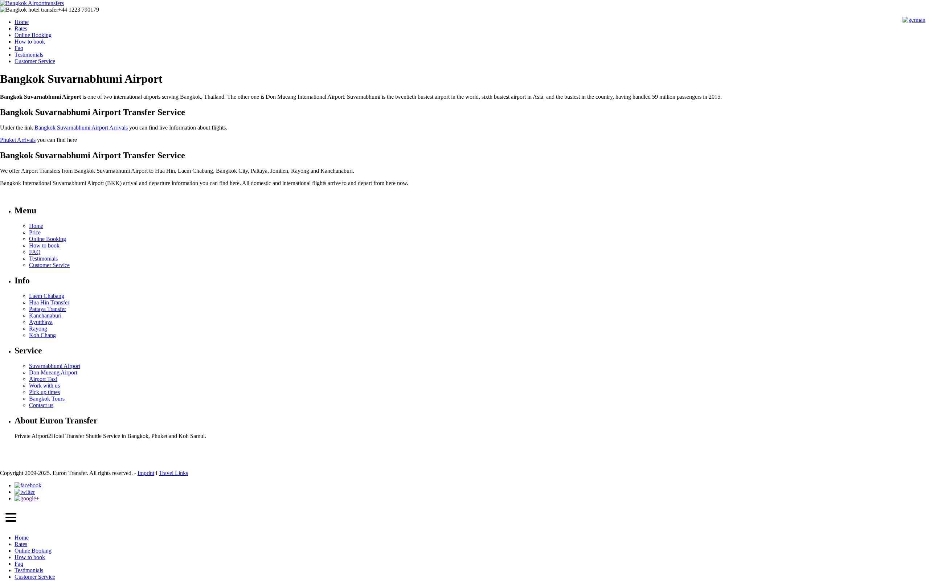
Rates (21, 28)
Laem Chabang (46, 296)
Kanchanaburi (45, 315)
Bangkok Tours (47, 399)
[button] (11, 518)
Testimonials (29, 55)
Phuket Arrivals (18, 140)
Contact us (41, 405)
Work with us (44, 385)
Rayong (38, 328)
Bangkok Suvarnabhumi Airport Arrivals (81, 127)
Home (22, 22)
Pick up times (44, 392)
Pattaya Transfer (47, 309)
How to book (30, 41)
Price (35, 232)
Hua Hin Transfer (49, 302)
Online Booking (33, 35)
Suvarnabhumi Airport (54, 366)
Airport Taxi (43, 379)
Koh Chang (42, 335)
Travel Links (173, 473)
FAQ (35, 252)
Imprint (146, 473)
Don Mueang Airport (53, 372)
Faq (19, 48)
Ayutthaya (41, 322)
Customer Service (35, 61)
